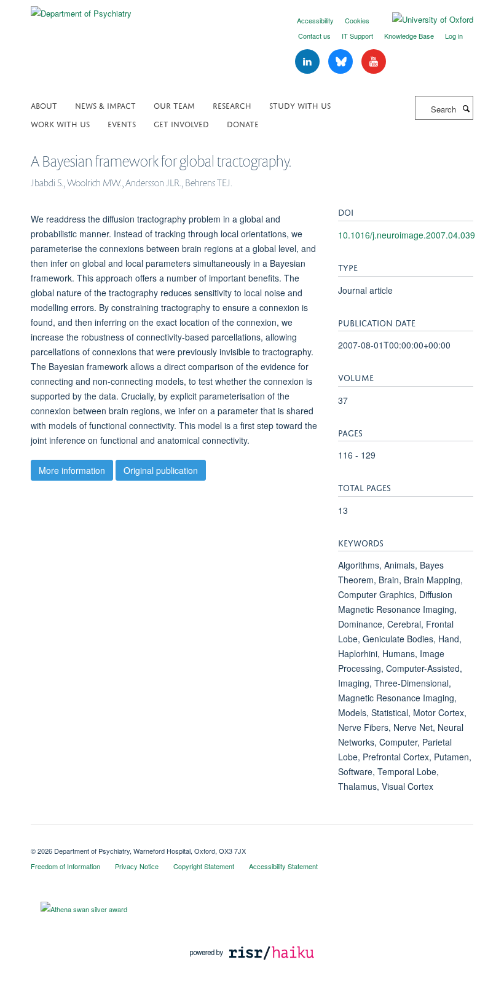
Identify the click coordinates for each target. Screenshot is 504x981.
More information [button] (72, 470)
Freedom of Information (65, 866)
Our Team (174, 105)
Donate (243, 123)
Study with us (300, 105)
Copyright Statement (203, 866)
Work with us (60, 123)
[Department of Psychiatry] (81, 9)
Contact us (314, 36)
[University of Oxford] (423, 19)
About (44, 105)
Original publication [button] (161, 470)
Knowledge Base (409, 36)
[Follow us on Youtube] (373, 62)
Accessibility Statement (283, 866)
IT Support (357, 36)
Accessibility (315, 20)
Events (122, 123)
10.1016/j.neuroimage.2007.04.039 (406, 235)
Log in (454, 36)
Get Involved (181, 123)
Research (232, 105)
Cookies (357, 20)
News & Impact (105, 105)
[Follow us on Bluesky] (341, 62)
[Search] (466, 108)
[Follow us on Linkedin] (308, 62)
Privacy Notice (137, 866)
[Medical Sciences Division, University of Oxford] (252, 840)
